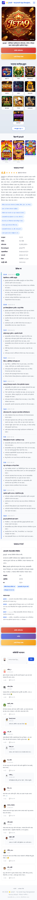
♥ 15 (5, 798)
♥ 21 (5, 770)
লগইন (18, 636)
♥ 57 (5, 714)
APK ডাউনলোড (18, 50)
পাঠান (31, 659)
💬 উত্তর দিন (12, 680)
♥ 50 (5, 697)
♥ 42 (5, 878)
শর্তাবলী (14, 888)
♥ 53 (5, 832)
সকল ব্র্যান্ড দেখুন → (18, 128)
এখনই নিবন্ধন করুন (18, 56)
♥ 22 (5, 861)
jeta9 (3, 177)
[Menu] (34, 3)
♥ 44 (5, 680)
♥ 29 (5, 742)
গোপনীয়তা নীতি (21, 888)
